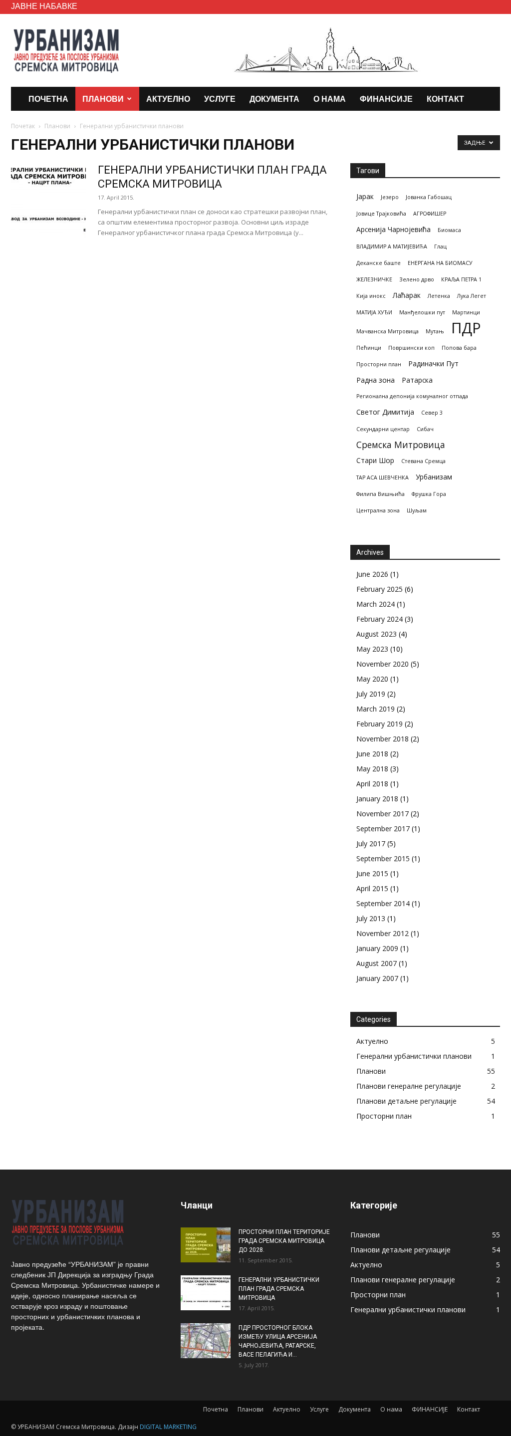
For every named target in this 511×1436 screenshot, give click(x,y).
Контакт (445, 98)
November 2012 (382, 933)
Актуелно (168, 98)
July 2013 (370, 918)
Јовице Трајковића (381, 213)
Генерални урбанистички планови (414, 1056)
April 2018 (372, 783)
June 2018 (372, 753)
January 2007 (377, 978)
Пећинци (368, 347)
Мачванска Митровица (387, 331)
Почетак (23, 126)
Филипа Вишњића (380, 493)
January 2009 (377, 948)
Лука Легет (471, 295)
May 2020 (372, 679)
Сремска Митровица (400, 445)
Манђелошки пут (422, 312)
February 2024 (379, 619)
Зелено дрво (416, 279)
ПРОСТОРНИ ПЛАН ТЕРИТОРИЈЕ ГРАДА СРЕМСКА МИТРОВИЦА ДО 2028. (284, 1240)
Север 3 (432, 412)
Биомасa (449, 230)
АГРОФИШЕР (429, 213)
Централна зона (378, 510)
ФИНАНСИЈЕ (386, 98)
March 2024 (375, 604)
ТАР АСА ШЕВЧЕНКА (382, 477)
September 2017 (383, 828)
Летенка (439, 295)
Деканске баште (378, 262)
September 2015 (383, 858)
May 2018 (372, 768)
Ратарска (417, 380)
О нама (329, 98)
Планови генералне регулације (408, 1086)
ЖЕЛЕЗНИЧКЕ (374, 279)
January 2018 (377, 798)
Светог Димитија (385, 412)
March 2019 (375, 709)
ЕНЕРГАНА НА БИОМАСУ (440, 262)
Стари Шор (375, 460)
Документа (274, 98)
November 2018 (382, 738)
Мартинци (466, 312)
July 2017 (370, 843)
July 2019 (370, 694)
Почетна (48, 98)
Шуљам (417, 510)
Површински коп (411, 347)
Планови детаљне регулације (406, 1101)
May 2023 (372, 649)
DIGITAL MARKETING (168, 1427)
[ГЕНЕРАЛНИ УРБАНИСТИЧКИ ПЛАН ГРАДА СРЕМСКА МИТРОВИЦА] (48, 200)
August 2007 (376, 963)
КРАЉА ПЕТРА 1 (461, 279)
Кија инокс (371, 295)
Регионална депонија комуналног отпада (412, 396)
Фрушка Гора (429, 493)
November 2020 (382, 664)
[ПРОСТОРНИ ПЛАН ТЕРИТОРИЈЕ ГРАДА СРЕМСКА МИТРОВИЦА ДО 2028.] (206, 1244)
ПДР (466, 328)
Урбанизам (434, 476)
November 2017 (382, 813)
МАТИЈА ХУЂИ (374, 312)
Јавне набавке (44, 5)
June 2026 (372, 574)
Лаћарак (407, 295)
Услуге (220, 98)
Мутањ (435, 331)
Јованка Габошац (429, 197)
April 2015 (372, 888)
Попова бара (459, 347)
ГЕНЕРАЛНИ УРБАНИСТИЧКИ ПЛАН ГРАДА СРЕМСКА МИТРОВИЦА (279, 1288)
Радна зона (375, 380)
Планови (103, 98)
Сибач (425, 429)
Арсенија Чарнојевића (393, 229)
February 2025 (379, 589)
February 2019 (379, 723)
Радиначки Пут (433, 363)
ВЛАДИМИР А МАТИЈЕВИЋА (391, 246)
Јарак (365, 196)
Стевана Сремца (423, 461)
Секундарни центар (383, 429)
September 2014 (383, 903)
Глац (440, 246)
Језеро (390, 197)
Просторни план (378, 364)
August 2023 (376, 634)
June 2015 (372, 873)
